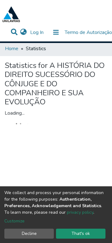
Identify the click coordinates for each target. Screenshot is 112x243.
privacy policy (80, 212)
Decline (29, 233)
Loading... (15, 113)
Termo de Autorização (88, 32)
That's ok (81, 233)
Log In (37, 32)
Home (11, 48)
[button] (23, 32)
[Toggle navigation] (56, 32)
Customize (14, 221)
